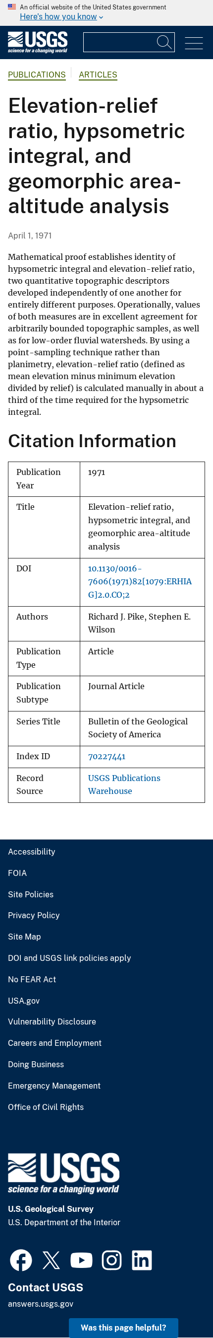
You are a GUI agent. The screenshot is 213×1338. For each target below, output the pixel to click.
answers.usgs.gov (40, 1304)
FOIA (17, 873)
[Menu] (194, 43)
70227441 (106, 756)
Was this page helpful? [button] (123, 1328)
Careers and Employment (55, 1043)
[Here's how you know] (106, 13)
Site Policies (30, 894)
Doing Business (36, 1064)
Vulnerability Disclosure (52, 1022)
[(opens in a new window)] (21, 1259)
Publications (37, 74)
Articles (98, 74)
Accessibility (31, 852)
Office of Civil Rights (46, 1107)
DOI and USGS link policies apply (69, 958)
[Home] (37, 51)
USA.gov (24, 1001)
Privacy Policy (34, 915)
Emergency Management (54, 1086)
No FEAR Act (32, 979)
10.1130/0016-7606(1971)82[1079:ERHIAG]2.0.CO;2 (140, 582)
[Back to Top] (177, 1302)
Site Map (24, 937)
